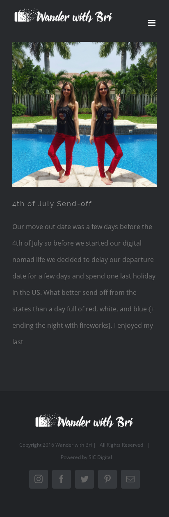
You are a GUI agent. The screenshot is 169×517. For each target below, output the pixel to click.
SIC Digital (100, 457)
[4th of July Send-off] (84, 114)
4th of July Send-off (52, 203)
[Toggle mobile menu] (152, 23)
